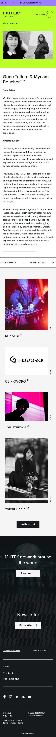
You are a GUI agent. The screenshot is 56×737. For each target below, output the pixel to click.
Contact (8, 673)
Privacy (19, 720)
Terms (5, 723)
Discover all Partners (11, 650)
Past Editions (11, 678)
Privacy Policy (8, 720)
